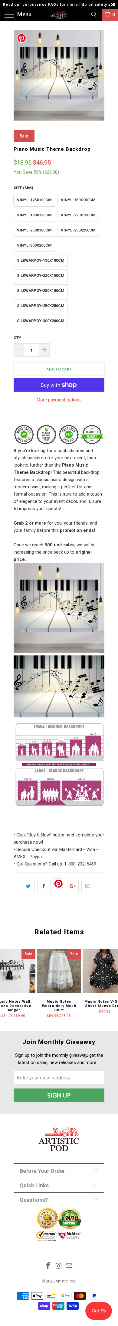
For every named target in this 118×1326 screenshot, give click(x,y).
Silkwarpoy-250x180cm (40, 290)
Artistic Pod (65, 1281)
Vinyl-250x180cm (34, 230)
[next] (99, 75)
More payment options (59, 400)
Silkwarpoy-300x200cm (40, 321)
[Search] (93, 14)
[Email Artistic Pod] (69, 1266)
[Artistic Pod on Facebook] (48, 1266)
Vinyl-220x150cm (78, 215)
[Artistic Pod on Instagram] (58, 1266)
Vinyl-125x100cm (34, 200)
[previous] (19, 75)
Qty (17, 337)
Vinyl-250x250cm (78, 230)
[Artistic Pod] (59, 15)
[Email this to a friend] (87, 886)
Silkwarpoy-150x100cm (40, 260)
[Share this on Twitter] (28, 886)
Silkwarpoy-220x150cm (40, 275)
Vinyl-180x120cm (34, 215)
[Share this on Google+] (72, 886)
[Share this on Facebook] (44, 886)
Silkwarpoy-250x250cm (40, 305)
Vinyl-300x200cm (34, 245)
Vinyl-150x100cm (78, 200)
